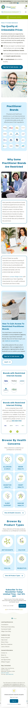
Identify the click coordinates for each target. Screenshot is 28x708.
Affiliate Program (5, 662)
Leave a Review (5, 646)
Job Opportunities (5, 659)
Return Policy (4, 642)
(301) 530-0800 (5, 672)
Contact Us (4, 653)
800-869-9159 (17, 421)
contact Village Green (16, 276)
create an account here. (12, 341)
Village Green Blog (6, 631)
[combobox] (11, 12)
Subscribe (22, 605)
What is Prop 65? (5, 637)
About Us (3, 655)
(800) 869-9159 (9, 674)
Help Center (4, 640)
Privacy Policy (4, 657)
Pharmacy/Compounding (7, 627)
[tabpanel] (5, 426)
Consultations (4, 624)
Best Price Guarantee (6, 644)
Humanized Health (6, 629)
